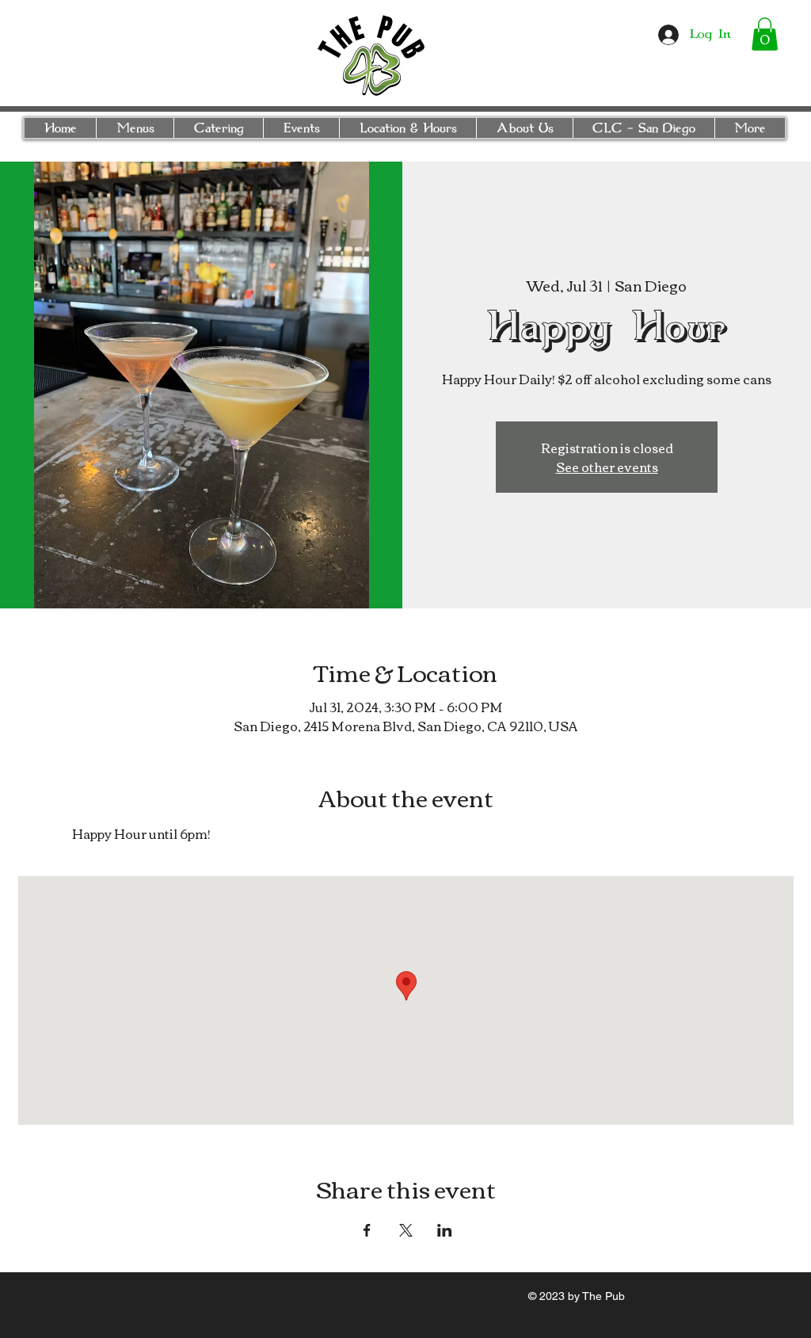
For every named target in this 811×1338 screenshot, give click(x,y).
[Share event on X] (405, 1230)
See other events (607, 466)
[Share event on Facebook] (367, 1230)
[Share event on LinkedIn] (444, 1230)
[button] (765, 34)
